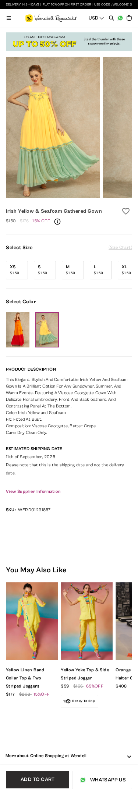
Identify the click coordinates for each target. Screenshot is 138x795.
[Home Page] (51, 18)
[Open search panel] (111, 18)
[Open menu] (8, 18)
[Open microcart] (129, 18)
